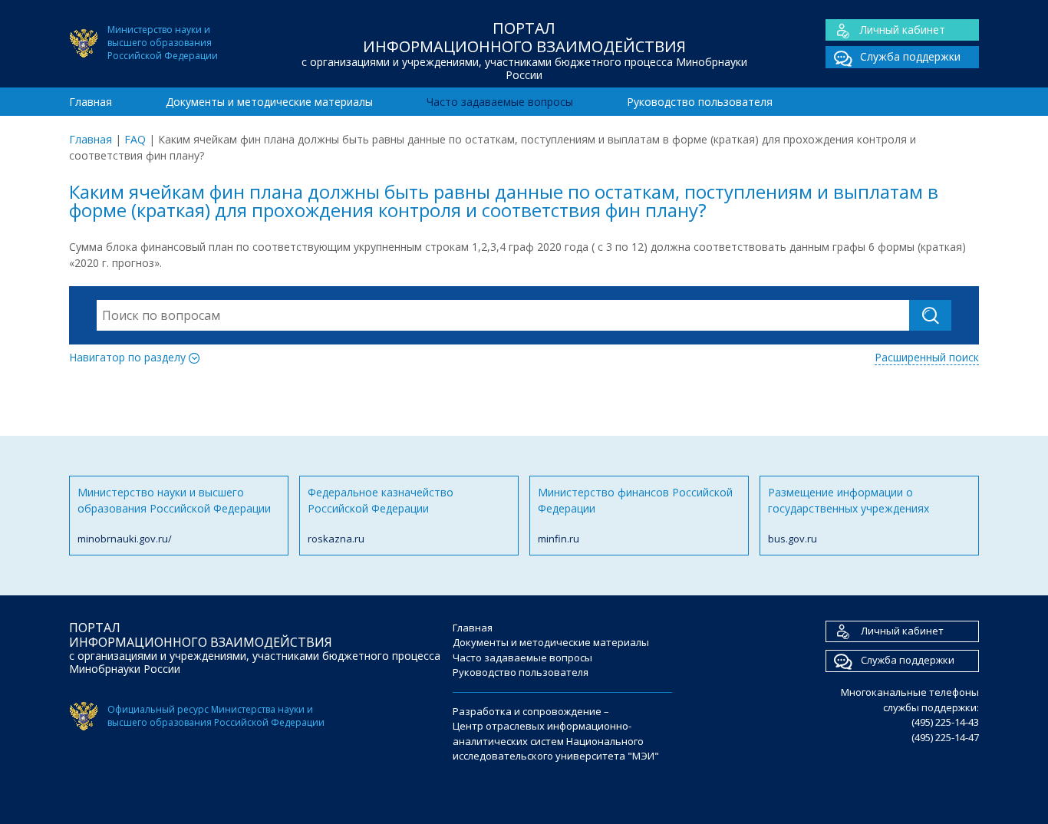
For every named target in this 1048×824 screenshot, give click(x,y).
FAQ (135, 139)
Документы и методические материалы (269, 101)
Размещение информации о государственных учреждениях (848, 515)
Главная (90, 101)
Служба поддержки (910, 56)
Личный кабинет (902, 29)
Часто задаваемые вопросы (500, 101)
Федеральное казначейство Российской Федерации (380, 515)
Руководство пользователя (700, 101)
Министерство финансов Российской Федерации (635, 515)
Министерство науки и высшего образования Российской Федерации (174, 515)
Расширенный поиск (927, 357)
